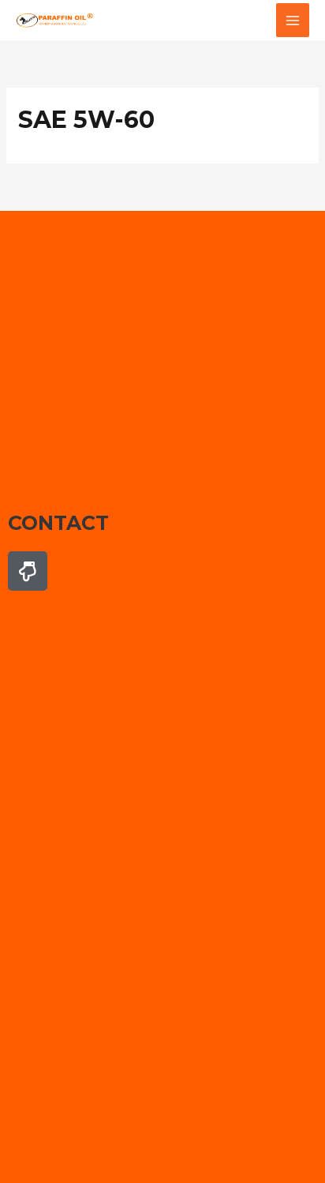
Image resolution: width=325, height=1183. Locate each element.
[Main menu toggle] (293, 20)
